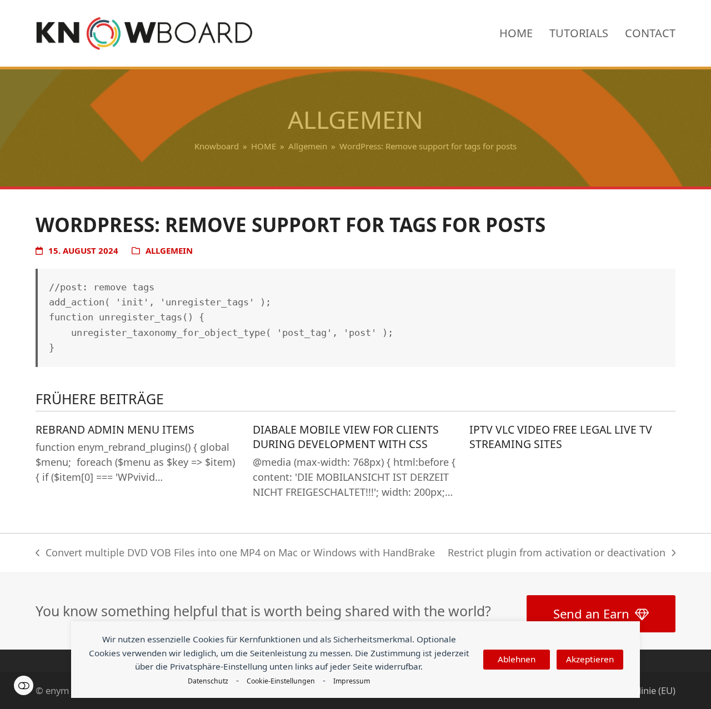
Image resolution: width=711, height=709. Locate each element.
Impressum (351, 681)
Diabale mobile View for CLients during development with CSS (346, 437)
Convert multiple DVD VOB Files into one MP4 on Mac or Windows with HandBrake (235, 553)
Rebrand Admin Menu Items (115, 429)
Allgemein (169, 250)
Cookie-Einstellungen (281, 681)
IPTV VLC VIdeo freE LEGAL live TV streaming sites (560, 437)
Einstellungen (23, 685)
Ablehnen (516, 659)
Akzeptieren (590, 659)
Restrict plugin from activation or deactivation (556, 553)
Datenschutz (208, 681)
